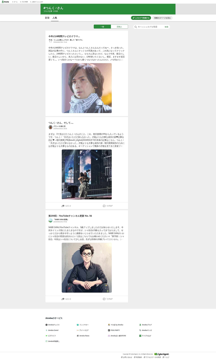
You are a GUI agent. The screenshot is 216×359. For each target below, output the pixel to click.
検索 (166, 27)
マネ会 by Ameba (117, 325)
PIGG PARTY (115, 330)
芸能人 (119, 26)
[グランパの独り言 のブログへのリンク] (50, 127)
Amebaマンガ (147, 330)
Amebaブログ (147, 325)
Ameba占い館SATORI (118, 336)
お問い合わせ (127, 357)
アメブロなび (146, 336)
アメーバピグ (84, 330)
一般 (102, 26)
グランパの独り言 (60, 126)
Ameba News (84, 336)
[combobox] (151, 27)
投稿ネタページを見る (162, 18)
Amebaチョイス (54, 325)
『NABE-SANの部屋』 (61, 219)
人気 (54, 17)
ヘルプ (167, 357)
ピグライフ (52, 336)
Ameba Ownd (53, 330)
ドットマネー (84, 325)
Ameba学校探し (54, 341)
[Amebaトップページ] (5, 2)
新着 (47, 17)
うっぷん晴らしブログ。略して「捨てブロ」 (69, 40)
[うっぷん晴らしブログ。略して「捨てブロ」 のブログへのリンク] (50, 41)
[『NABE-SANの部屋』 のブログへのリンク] (50, 220)
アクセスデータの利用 (153, 357)
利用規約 (139, 357)
